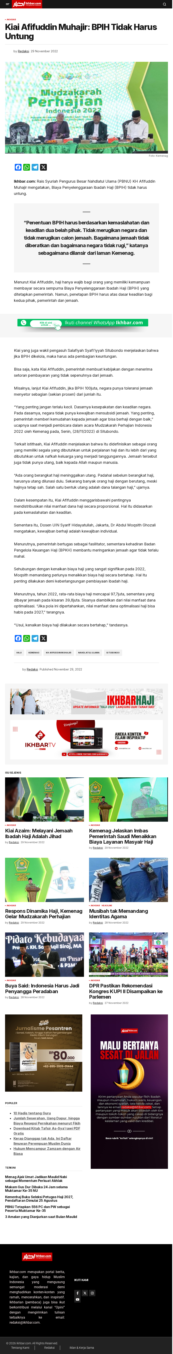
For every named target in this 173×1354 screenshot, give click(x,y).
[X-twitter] (85, 1293)
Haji (19, 652)
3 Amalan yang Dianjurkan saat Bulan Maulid (41, 1217)
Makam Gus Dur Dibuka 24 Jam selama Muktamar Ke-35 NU (36, 1189)
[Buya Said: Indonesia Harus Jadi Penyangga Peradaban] (44, 954)
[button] (7, 4)
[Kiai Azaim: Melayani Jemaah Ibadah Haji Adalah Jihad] (44, 799)
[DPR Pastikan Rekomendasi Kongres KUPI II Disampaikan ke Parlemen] (128, 954)
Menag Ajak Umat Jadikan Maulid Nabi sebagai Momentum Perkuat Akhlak (36, 1179)
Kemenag (33, 652)
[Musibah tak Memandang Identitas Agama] (128, 880)
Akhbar (11, 20)
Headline (107, 906)
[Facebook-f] (77, 1293)
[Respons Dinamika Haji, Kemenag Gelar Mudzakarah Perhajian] (44, 880)
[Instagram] (92, 1293)
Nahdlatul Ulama (89, 652)
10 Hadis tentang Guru (32, 1113)
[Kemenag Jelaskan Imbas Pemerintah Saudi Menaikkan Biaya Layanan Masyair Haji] (128, 799)
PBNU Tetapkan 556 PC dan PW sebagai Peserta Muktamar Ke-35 (37, 1208)
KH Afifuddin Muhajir (59, 652)
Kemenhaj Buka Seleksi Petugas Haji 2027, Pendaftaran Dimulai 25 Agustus (39, 1199)
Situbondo (113, 652)
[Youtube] (77, 1299)
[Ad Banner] (86, 325)
